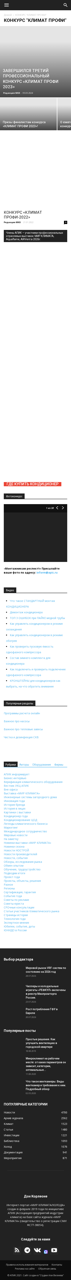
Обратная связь (47, 1268)
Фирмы (58, 764)
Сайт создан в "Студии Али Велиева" (43, 1275)
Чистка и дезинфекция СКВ (21, 737)
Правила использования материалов (27, 1264)
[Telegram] (27, 1251)
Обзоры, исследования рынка (23, 862)
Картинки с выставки (17, 812)
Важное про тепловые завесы (23, 729)
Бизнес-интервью (15, 778)
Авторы (24, 764)
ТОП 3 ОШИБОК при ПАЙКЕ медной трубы (37, 618)
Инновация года (14, 801)
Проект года (12, 877)
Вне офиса (11, 789)
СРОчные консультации (19, 907)
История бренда (14, 804)
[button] (6, 5)
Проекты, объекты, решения (22, 881)
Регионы (9, 888)
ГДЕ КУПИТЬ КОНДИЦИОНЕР (33, 484)
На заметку (11, 839)
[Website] (46, 1252)
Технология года (15, 919)
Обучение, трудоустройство (22, 869)
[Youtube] (54, 1251)
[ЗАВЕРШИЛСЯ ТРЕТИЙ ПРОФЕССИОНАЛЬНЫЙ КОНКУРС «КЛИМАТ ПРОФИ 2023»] (35, 61)
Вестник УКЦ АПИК (16, 785)
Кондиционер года (16, 816)
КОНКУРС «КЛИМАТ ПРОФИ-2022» (23, 214)
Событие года (13, 896)
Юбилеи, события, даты (19, 926)
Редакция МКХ (11, 92)
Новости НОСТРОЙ (16, 850)
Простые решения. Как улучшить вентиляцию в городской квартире (41, 1043)
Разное (8, 884)
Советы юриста (14, 903)
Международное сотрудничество (25, 831)
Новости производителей (20, 854)
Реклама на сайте (25, 1268)
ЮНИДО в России (15, 930)
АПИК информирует (17, 774)
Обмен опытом (13, 865)
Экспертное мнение (16, 922)
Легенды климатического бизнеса (26, 824)
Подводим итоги (14, 873)
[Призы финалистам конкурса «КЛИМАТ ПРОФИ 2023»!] (28, 126)
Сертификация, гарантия (20, 892)
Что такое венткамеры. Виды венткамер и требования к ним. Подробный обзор (46, 1085)
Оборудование (41, 764)
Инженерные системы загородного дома (30, 797)
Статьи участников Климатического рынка (31, 911)
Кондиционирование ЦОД (20, 820)
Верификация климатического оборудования (33, 782)
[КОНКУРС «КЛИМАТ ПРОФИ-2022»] (35, 176)
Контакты (57, 1264)
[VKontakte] (37, 1251)
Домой (8, 15)
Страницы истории (16, 915)
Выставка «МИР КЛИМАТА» (22, 793)
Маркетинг (11, 827)
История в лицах (14, 808)
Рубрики (10, 764)
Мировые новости (15, 835)
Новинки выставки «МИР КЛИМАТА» (27, 843)
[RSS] (17, 1251)
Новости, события (16, 858)
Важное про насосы (17, 721)
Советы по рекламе (16, 900)
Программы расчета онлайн (22, 713)
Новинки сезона (14, 846)
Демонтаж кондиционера (26, 612)
